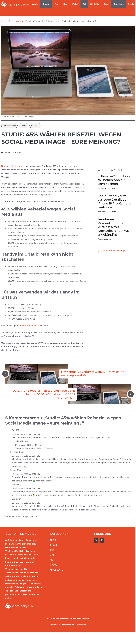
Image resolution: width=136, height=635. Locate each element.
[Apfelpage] (15, 4)
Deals (131, 4)
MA (51, 555)
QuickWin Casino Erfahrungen (111, 250)
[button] (132, 12)
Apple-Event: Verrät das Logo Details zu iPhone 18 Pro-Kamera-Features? (114, 201)
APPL (52, 540)
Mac (65, 4)
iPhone (46, 4)
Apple (35, 4)
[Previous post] (5, 374)
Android (8, 152)
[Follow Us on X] (96, 540)
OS (84, 4)
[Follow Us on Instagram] (102, 540)
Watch (75, 4)
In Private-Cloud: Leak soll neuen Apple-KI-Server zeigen (113, 180)
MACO (53, 565)
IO (51, 560)
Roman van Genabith (106, 188)
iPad (56, 4)
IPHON (53, 545)
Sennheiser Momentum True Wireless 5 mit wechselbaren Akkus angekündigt (113, 227)
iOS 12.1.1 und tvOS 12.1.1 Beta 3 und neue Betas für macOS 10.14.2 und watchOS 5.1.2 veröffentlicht (43, 394)
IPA (51, 550)
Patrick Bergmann (105, 239)
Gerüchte (94, 4)
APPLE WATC (56, 570)
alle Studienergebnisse (30, 325)
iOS (14, 152)
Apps (106, 4)
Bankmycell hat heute (12, 166)
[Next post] (131, 394)
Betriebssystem (9, 126)
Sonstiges (119, 4)
